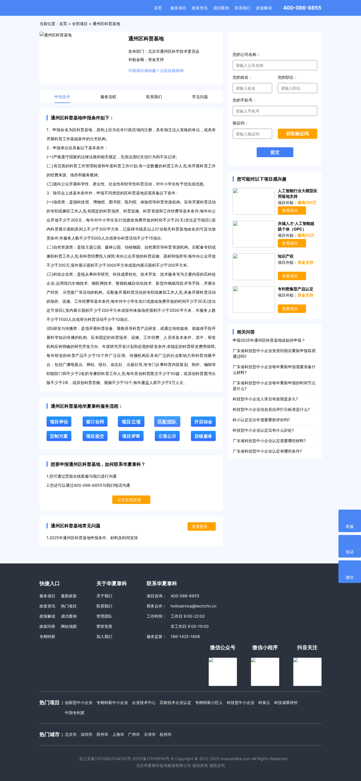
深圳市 (87, 734)
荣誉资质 (104, 626)
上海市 (118, 734)
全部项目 (80, 23)
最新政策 (69, 595)
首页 (158, 7)
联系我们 (242, 7)
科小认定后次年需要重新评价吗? (261, 419)
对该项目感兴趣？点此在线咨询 (156, 70)
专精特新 (47, 636)
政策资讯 (200, 7)
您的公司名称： (246, 54)
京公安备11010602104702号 (105, 758)
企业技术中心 (144, 702)
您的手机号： (244, 100)
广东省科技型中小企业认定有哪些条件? (267, 451)
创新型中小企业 (79, 702)
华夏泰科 (64, 7)
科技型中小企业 (240, 702)
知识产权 (286, 256)
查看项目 (290, 210)
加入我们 (104, 636)
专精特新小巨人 (209, 702)
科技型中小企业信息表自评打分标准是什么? (271, 409)
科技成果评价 (286, 702)
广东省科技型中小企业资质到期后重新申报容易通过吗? (274, 353)
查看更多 (200, 526)
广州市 (134, 734)
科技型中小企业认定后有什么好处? (263, 430)
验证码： (240, 122)
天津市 (150, 734)
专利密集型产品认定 (295, 288)
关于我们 (104, 595)
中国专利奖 (75, 712)
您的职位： (288, 77)
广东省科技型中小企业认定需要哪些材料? (269, 440)
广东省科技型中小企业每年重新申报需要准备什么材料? (274, 369)
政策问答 (47, 626)
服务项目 (178, 7)
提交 (274, 152)
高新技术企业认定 (175, 702)
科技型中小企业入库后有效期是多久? (265, 398)
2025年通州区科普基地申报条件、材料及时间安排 (93, 537)
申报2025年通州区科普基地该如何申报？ (269, 340)
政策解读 (264, 7)
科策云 (264, 702)
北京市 (71, 734)
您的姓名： (242, 77)
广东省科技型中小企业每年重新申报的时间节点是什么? (274, 385)
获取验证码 (297, 133)
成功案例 (221, 7)
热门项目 (69, 606)
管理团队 (104, 616)
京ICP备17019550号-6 (153, 758)
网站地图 (69, 626)
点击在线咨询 (129, 499)
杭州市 (165, 734)
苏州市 (102, 734)
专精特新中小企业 (112, 702)
